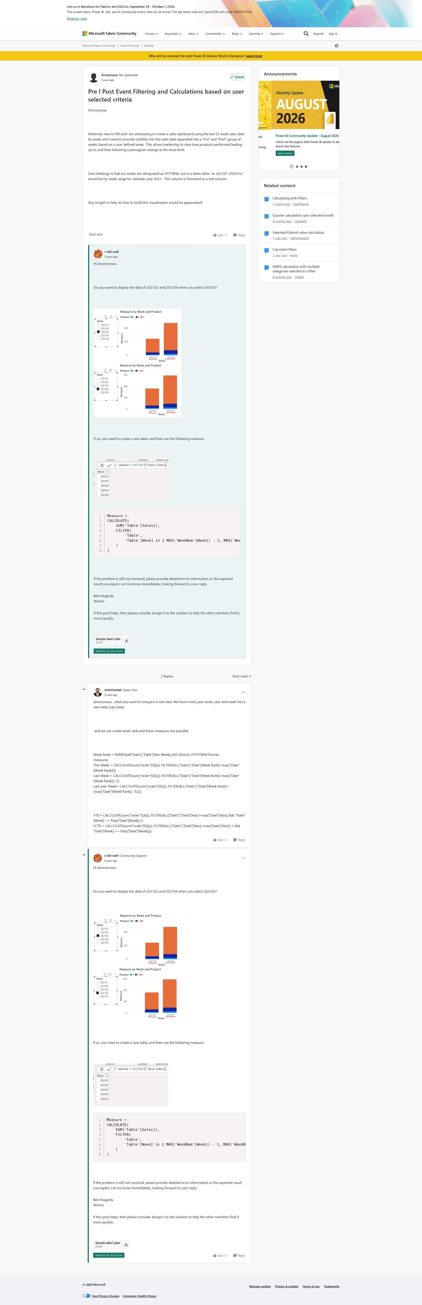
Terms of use (311, 1286)
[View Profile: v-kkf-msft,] (98, 254)
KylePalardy (301, 204)
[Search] (306, 33)
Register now (77, 18)
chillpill (299, 277)
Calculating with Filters (290, 198)
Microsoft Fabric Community (98, 45)
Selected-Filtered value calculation (298, 232)
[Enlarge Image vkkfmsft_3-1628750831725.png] (131, 481)
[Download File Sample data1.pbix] (126, 640)
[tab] (297, 166)
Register (318, 33)
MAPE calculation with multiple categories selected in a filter (296, 268)
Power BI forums (129, 45)
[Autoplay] (291, 166)
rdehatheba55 (299, 238)
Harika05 (301, 221)
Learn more (254, 56)
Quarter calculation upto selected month (303, 215)
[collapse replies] (84, 689)
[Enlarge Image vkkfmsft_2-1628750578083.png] (138, 390)
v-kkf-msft (112, 252)
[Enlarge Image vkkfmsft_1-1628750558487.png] (137, 336)
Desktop (148, 45)
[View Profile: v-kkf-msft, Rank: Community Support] (97, 858)
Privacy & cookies (286, 1286)
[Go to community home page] (109, 33)
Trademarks (331, 1286)
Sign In (333, 33)
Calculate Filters (284, 249)
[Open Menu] (336, 46)
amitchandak (113, 690)
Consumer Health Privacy (139, 1296)
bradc (294, 255)
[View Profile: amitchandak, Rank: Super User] (97, 692)
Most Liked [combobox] (242, 676)
